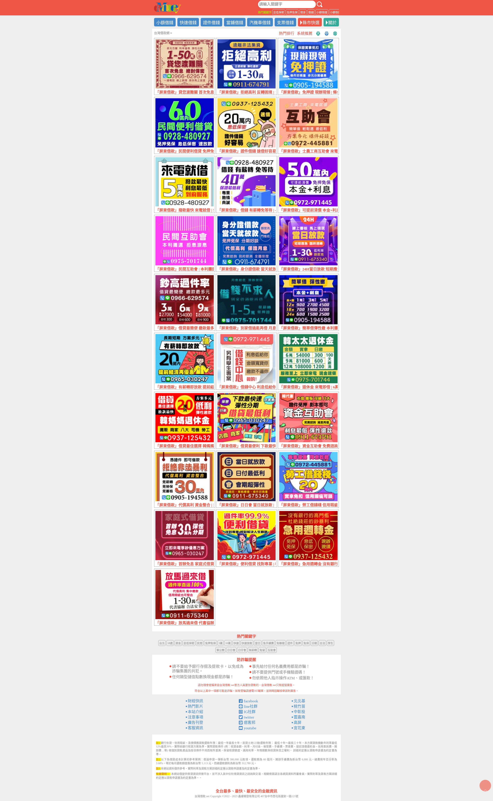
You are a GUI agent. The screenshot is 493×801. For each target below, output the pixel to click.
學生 (330, 643)
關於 (332, 22)
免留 (262, 650)
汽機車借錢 (260, 22)
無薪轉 (253, 650)
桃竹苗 (299, 706)
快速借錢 (188, 22)
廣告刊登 (195, 722)
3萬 (221, 643)
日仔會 (242, 650)
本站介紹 (195, 712)
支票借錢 (285, 22)
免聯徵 (281, 643)
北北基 (299, 701)
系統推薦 (304, 33)
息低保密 (278, 12)
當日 (257, 643)
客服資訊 (195, 728)
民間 (199, 643)
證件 (290, 643)
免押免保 (292, 12)
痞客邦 (249, 722)
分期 (314, 643)
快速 (236, 643)
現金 (303, 12)
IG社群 (250, 712)
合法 (322, 643)
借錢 (311, 12)
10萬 (228, 643)
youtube (250, 728)
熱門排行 (286, 33)
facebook (251, 701)
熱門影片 (195, 706)
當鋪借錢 (234, 22)
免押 (298, 643)
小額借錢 (321, 12)
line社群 (250, 706)
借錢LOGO (167, 8)
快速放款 (246, 643)
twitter (249, 717)
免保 (306, 643)
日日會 (231, 650)
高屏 (297, 722)
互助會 (272, 650)
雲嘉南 (299, 717)
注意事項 (195, 717)
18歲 (170, 643)
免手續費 (268, 643)
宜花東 (299, 728)
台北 (162, 643)
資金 (178, 643)
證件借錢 (211, 22)
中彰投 (299, 712)
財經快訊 (195, 701)
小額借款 (335, 12)
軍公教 (220, 650)
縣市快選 (311, 22)
